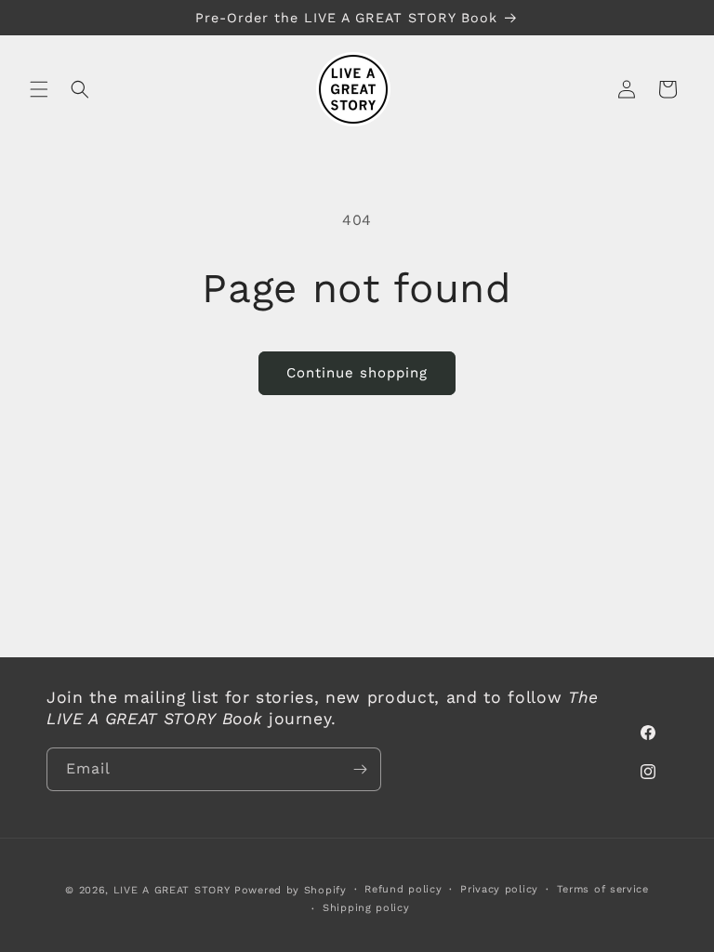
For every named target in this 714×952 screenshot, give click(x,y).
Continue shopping (357, 372)
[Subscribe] (359, 769)
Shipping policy (366, 908)
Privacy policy (499, 889)
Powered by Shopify (290, 890)
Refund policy (403, 889)
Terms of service (603, 889)
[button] (39, 89)
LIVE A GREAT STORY (172, 890)
